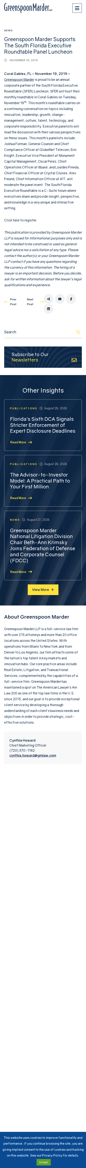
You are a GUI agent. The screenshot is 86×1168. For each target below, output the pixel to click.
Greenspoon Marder (19, 79)
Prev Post (13, 302)
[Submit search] (78, 332)
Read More (18, 442)
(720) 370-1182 (22, 750)
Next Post (30, 302)
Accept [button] (43, 1162)
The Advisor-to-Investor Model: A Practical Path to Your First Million (40, 481)
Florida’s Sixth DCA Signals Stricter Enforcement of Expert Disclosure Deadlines (42, 425)
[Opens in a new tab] (48, 299)
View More (40, 590)
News (8, 30)
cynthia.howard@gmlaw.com (32, 755)
